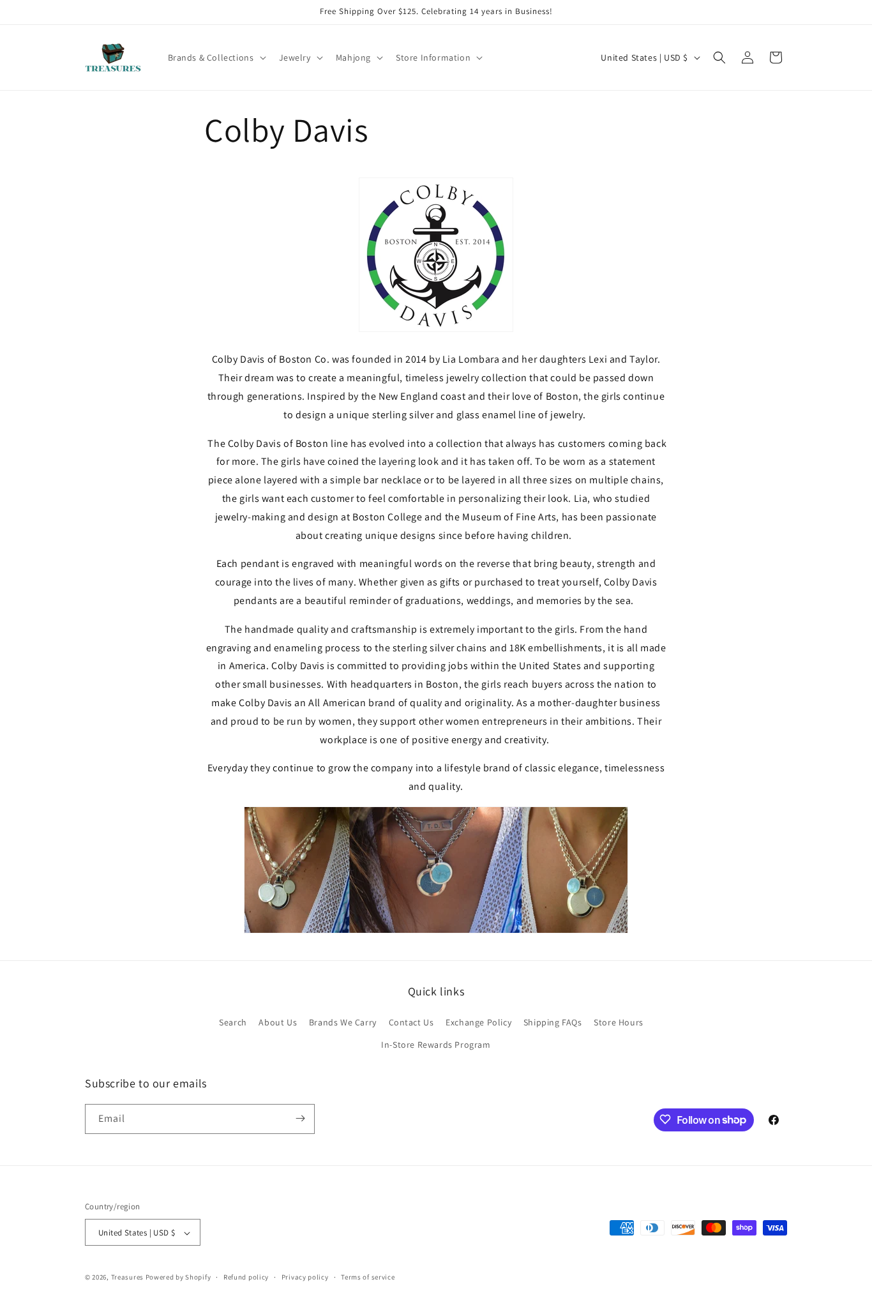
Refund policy (246, 1277)
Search (233, 1022)
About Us (278, 1022)
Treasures (127, 1277)
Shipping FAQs (552, 1022)
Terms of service (368, 1277)
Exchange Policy (478, 1022)
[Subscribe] (300, 1118)
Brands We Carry (343, 1022)
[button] (215, 57)
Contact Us (411, 1022)
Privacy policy (305, 1277)
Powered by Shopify (178, 1277)
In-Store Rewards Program (435, 1045)
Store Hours (618, 1022)
